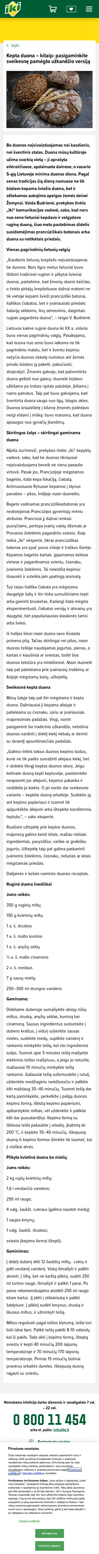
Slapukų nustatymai (29, 1521)
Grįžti (15, 45)
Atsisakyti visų (49, 1533)
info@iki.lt (61, 1430)
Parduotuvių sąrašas (54, 1442)
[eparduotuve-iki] (52, 9)
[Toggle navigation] (88, 9)
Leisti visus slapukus (49, 1546)
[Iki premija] (71, 9)
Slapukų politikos (33, 1473)
